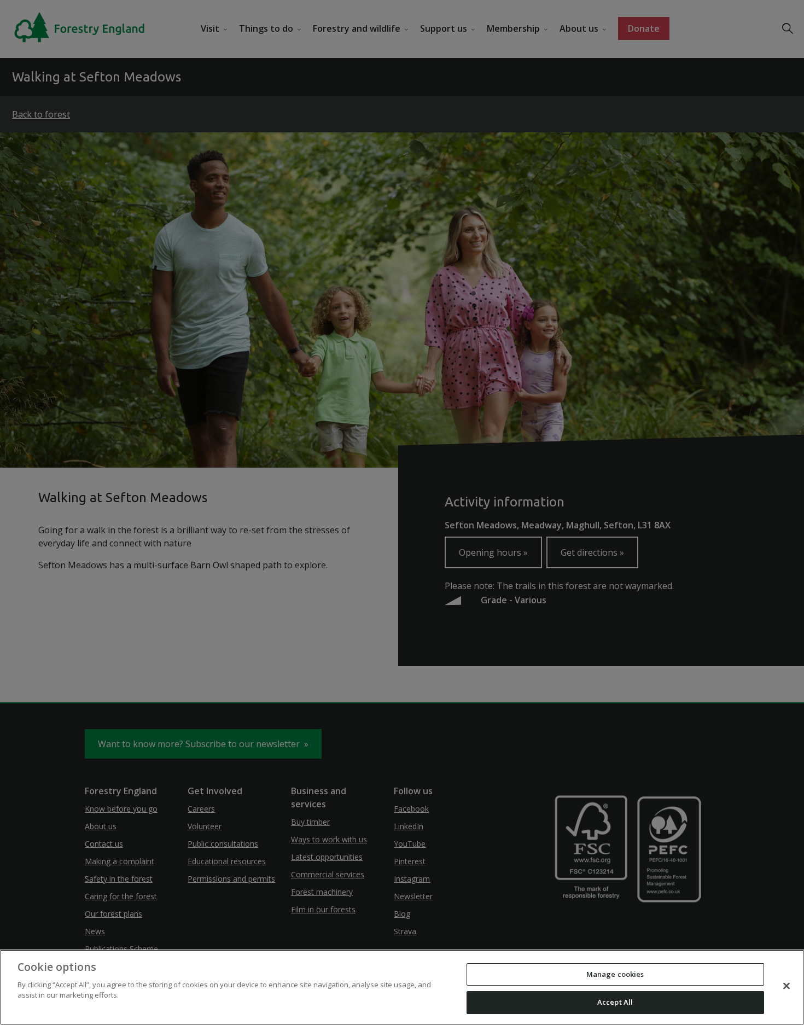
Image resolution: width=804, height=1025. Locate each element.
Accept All (615, 1002)
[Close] (786, 986)
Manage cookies (615, 974)
